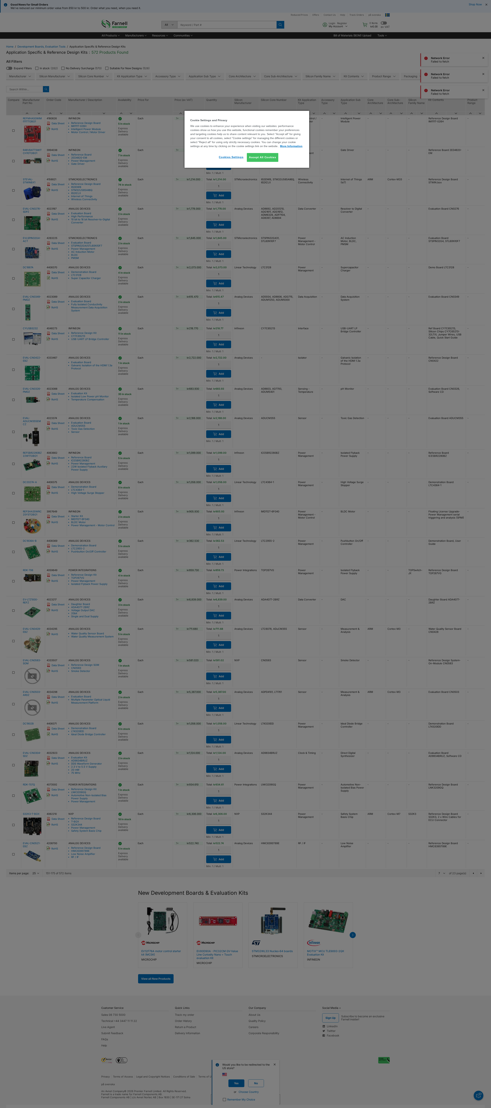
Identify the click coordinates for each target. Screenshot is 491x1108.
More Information (291, 146)
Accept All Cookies (262, 157)
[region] (247, 139)
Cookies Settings (231, 157)
